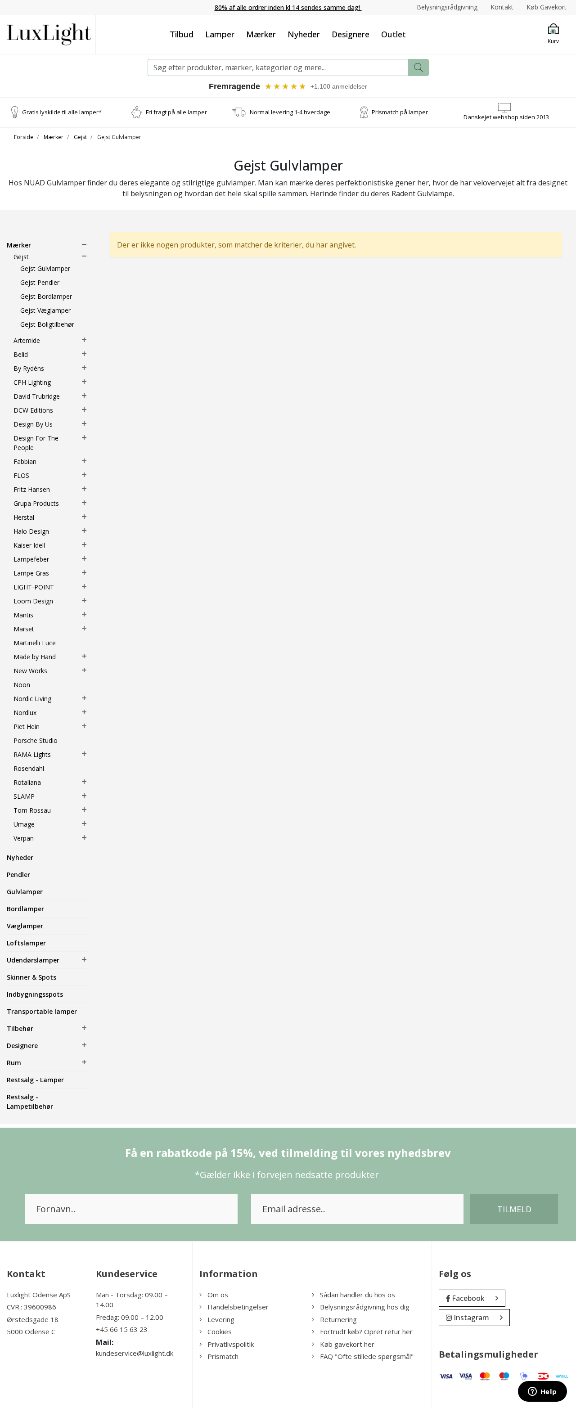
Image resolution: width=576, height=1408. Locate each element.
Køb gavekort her (347, 1344)
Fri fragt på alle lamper (176, 112)
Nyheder (304, 34)
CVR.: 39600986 (31, 1306)
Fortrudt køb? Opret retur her (366, 1331)
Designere (350, 34)
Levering (220, 1319)
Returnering (338, 1319)
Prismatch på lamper (400, 112)
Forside (23, 137)
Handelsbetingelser (238, 1306)
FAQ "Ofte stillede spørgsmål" (367, 1356)
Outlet (393, 34)
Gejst (80, 137)
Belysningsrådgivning (447, 7)
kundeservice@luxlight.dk (134, 1353)
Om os (217, 1294)
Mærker (261, 34)
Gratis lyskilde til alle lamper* (62, 112)
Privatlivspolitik (230, 1344)
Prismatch (222, 1356)
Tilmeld (514, 1209)
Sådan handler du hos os (357, 1294)
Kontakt (501, 7)
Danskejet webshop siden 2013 (506, 117)
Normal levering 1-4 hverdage (290, 112)
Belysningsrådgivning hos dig (365, 1306)
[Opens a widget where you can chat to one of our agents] (542, 1392)
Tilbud (182, 34)
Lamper (219, 34)
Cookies (219, 1331)
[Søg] (418, 67)
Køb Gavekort (546, 7)
